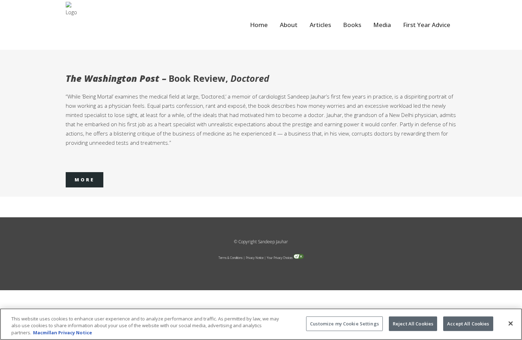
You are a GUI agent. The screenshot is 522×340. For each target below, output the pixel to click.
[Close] (510, 323)
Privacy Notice (254, 258)
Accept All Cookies (468, 323)
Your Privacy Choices (280, 258)
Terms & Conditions (230, 258)
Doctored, (213, 96)
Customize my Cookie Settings (344, 323)
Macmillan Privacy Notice (62, 332)
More (84, 179)
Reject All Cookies (413, 323)
